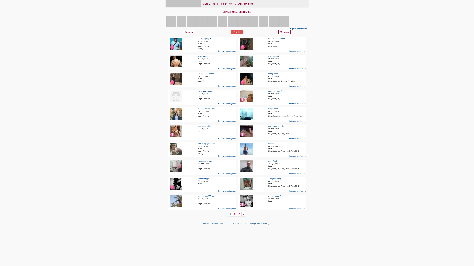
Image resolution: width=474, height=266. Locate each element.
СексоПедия (266, 223)
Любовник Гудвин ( (205, 91)
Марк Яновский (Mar (206, 108)
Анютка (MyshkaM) (205, 126)
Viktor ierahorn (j (204, 56)
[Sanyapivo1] (263, 21)
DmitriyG (271, 143)
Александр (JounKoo (206, 143)
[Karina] (171, 21)
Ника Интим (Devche (276, 38)
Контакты (223, 223)
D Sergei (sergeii (204, 38)
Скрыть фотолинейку (298, 28)
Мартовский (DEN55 (206, 196)
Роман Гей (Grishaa (206, 73)
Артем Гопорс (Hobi (276, 196)
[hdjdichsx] (192, 21)
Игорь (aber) (273, 108)
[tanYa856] (222, 21)
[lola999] (284, 21)
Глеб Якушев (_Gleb (276, 91)
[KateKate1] (181, 21)
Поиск (237, 31)
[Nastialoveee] (233, 21)
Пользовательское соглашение (241, 223)
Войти (251, 3)
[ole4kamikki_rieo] (202, 21)
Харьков (284, 31)
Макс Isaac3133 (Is (276, 126)
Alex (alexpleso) (274, 178)
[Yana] (253, 21)
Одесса (189, 31)
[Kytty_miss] (274, 21)
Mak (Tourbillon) (274, 73)
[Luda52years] (243, 21)
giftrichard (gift (203, 178)
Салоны (206, 3)
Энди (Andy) (273, 161)
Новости (215, 223)
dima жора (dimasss (206, 161)
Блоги (257, 223)
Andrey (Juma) (274, 56)
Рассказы (206, 223)
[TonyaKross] (212, 21)
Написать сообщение (227, 51)
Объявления (241, 3)
